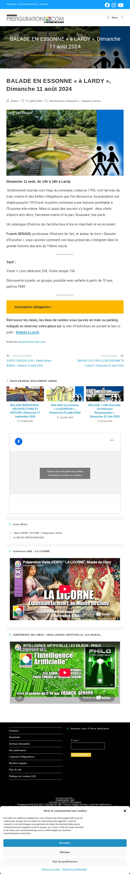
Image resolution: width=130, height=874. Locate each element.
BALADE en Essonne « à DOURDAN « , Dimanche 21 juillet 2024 (65, 409)
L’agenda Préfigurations (21, 756)
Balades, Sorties (91, 101)
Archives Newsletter (19, 743)
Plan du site (15, 769)
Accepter (65, 842)
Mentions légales (18, 763)
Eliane (14, 101)
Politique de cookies (50, 869)
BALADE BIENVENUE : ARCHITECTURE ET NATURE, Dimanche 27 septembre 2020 (25, 411)
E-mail (75, 740)
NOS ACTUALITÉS (64, 798)
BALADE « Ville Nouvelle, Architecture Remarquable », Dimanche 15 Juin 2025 (104, 411)
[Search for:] (121, 17)
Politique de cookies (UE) (22, 776)
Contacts (13, 730)
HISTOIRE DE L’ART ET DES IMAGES (65, 802)
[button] (125, 811)
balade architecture (28, 342)
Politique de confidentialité (74, 869)
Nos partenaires (17, 750)
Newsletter (14, 737)
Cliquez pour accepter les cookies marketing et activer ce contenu (65, 473)
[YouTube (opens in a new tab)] (120, 5)
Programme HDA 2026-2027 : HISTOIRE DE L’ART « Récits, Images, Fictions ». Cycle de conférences (63, 804)
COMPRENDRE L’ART (65, 800)
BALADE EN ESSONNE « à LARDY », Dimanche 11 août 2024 (77, 55)
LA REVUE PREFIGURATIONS (28, 537)
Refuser (65, 852)
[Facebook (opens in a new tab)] (107, 5)
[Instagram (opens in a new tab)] (114, 5)
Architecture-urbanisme (64, 101)
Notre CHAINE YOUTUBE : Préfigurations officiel (37, 533)
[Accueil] (25, 55)
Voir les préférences (65, 861)
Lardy (43, 342)
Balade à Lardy (27, 332)
